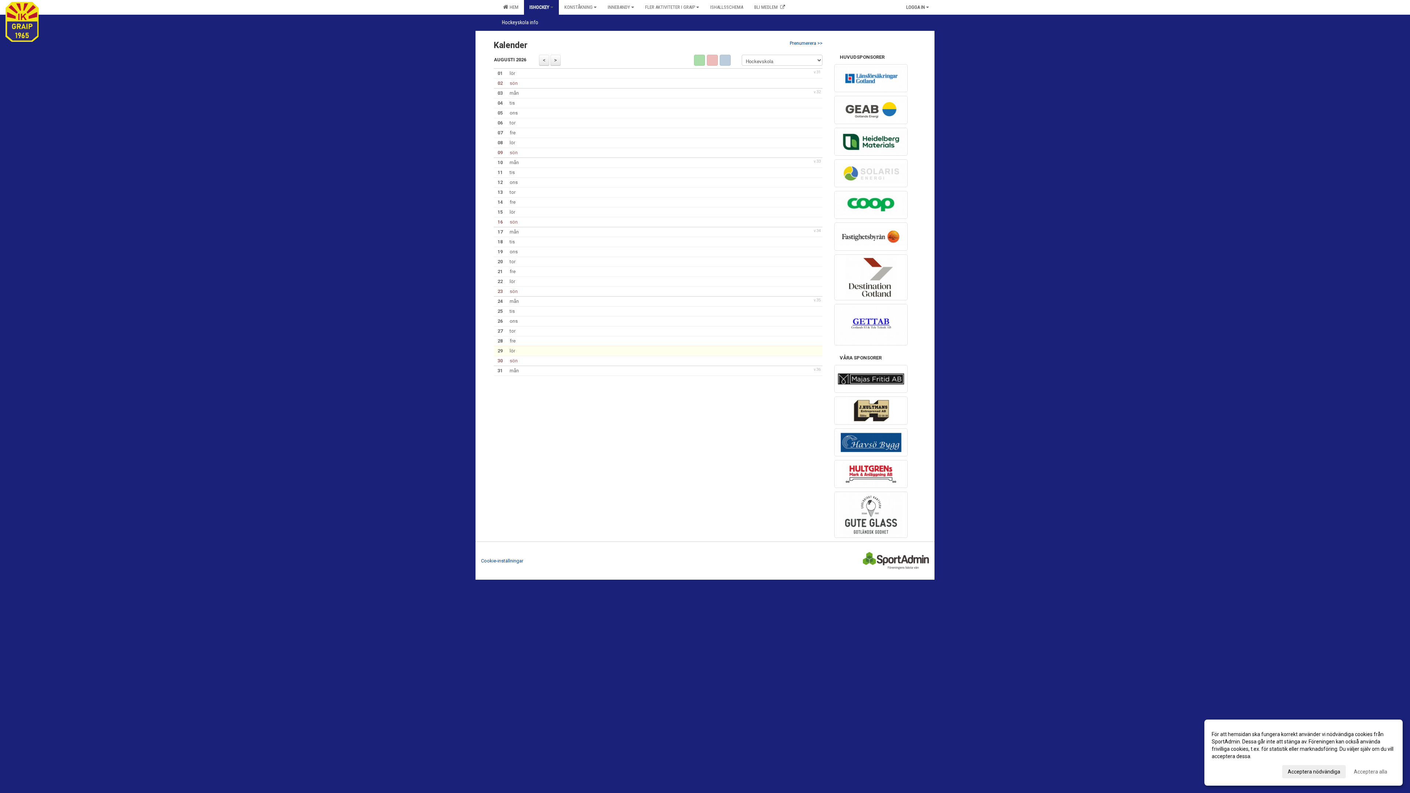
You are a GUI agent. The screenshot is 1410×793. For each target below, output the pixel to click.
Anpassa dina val (1231, 771)
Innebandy (619, 7)
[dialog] (1303, 753)
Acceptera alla (1370, 772)
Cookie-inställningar (502, 561)
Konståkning (578, 7)
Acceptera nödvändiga (1314, 772)
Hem (512, 7)
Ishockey (539, 7)
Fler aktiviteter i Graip (670, 7)
